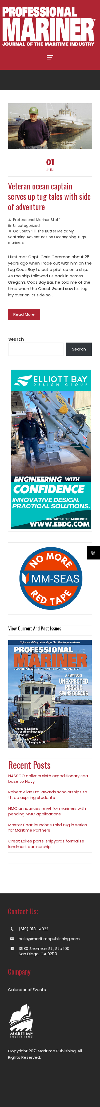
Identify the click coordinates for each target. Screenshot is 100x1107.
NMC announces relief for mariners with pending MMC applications (47, 811)
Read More (24, 314)
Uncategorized (26, 225)
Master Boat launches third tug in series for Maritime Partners (47, 827)
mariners (16, 242)
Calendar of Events (27, 989)
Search (16, 339)
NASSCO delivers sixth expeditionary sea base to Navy (48, 778)
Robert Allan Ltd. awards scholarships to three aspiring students (47, 794)
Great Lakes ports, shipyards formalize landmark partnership (46, 843)
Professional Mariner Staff (36, 219)
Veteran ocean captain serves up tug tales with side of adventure (49, 196)
